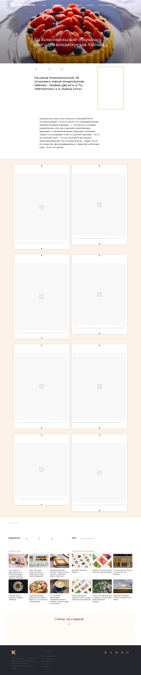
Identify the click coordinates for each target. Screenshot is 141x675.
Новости (90, 5)
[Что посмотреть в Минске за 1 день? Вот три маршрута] (122, 561)
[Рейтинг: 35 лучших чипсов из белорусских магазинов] (102, 561)
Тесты (118, 5)
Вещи (78, 5)
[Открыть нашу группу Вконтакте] (105, 653)
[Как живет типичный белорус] (81, 561)
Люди (43, 5)
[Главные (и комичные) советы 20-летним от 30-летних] (122, 586)
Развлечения (57, 5)
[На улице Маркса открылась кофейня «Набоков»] (18, 586)
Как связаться (47, 661)
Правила (45, 667)
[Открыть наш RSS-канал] (128, 653)
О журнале (46, 651)
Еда (69, 5)
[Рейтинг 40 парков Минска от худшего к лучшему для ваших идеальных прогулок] (102, 586)
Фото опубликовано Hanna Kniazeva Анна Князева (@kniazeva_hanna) (96, 422)
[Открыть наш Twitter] (117, 653)
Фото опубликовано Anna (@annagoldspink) (33, 499)
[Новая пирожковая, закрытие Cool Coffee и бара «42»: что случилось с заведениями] (38, 586)
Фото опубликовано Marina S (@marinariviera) (33, 332)
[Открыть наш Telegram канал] (122, 653)
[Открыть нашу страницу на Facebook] (111, 653)
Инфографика (105, 5)
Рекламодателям (49, 656)
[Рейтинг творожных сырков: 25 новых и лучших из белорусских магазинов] (81, 586)
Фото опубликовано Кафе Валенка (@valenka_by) (33, 243)
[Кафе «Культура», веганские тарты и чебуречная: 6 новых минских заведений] (38, 561)
